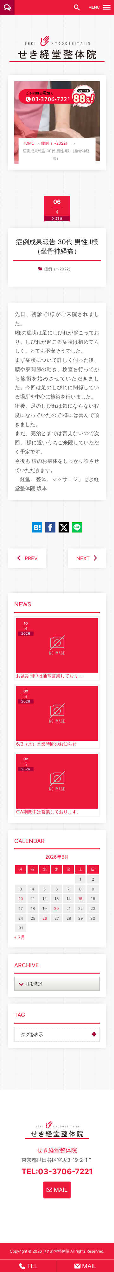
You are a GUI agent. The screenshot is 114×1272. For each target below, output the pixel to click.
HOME (28, 143)
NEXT (83, 558)
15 (80, 898)
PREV (31, 558)
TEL (31, 1266)
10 (21, 898)
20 (56, 908)
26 (44, 918)
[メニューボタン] (106, 7)
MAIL (59, 1189)
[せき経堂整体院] (57, 57)
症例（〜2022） (55, 143)
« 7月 (19, 937)
